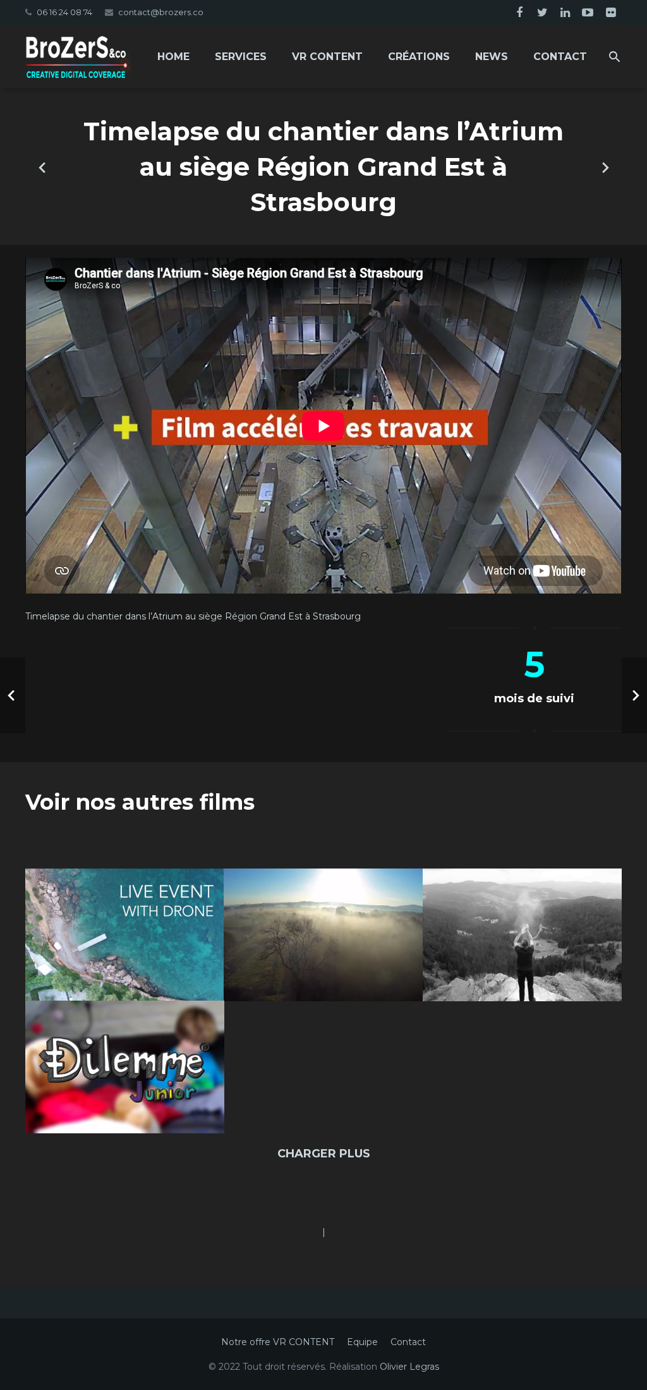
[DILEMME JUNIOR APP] (124, 1067)
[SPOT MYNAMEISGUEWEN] (522, 935)
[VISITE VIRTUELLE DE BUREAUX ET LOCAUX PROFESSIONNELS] (605, 167)
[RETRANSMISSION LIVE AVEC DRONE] (124, 935)
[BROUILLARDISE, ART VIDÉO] (323, 935)
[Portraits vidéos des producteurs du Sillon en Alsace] (42, 167)
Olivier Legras (409, 1366)
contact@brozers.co (160, 12)
